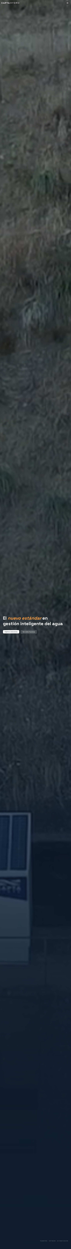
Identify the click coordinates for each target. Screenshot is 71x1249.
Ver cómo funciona (29, 632)
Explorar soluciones (11, 632)
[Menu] (67, 3)
